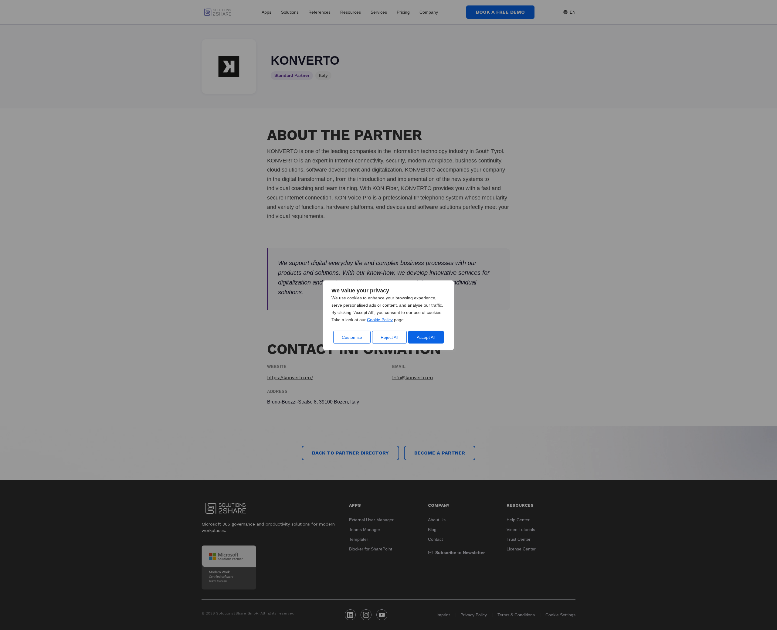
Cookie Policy (380, 319)
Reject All (389, 337)
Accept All (426, 337)
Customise (352, 337)
